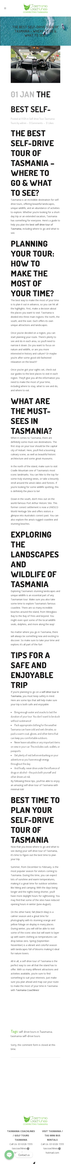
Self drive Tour (36, 118)
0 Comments (36, 123)
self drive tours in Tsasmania (35, 1031)
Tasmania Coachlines (27, 990)
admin (23, 123)
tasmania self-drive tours (25, 1036)
